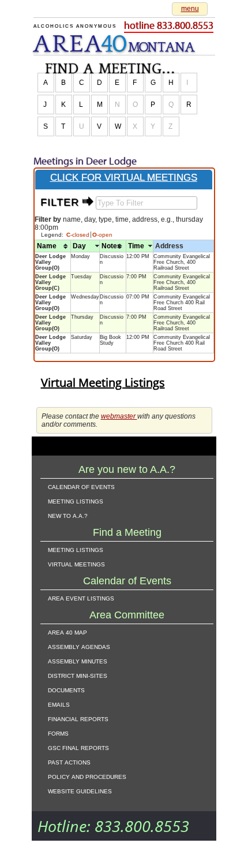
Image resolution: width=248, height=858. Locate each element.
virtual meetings (76, 563)
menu (190, 9)
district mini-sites (77, 675)
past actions (69, 761)
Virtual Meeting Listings (103, 382)
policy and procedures (87, 776)
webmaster (119, 416)
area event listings (81, 597)
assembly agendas (79, 646)
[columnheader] (53, 246)
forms (58, 732)
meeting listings (75, 500)
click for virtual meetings (123, 177)
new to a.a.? (68, 515)
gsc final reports (78, 747)
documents (66, 689)
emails (59, 703)
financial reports (78, 718)
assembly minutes (77, 660)
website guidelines (80, 790)
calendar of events (81, 486)
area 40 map (67, 631)
